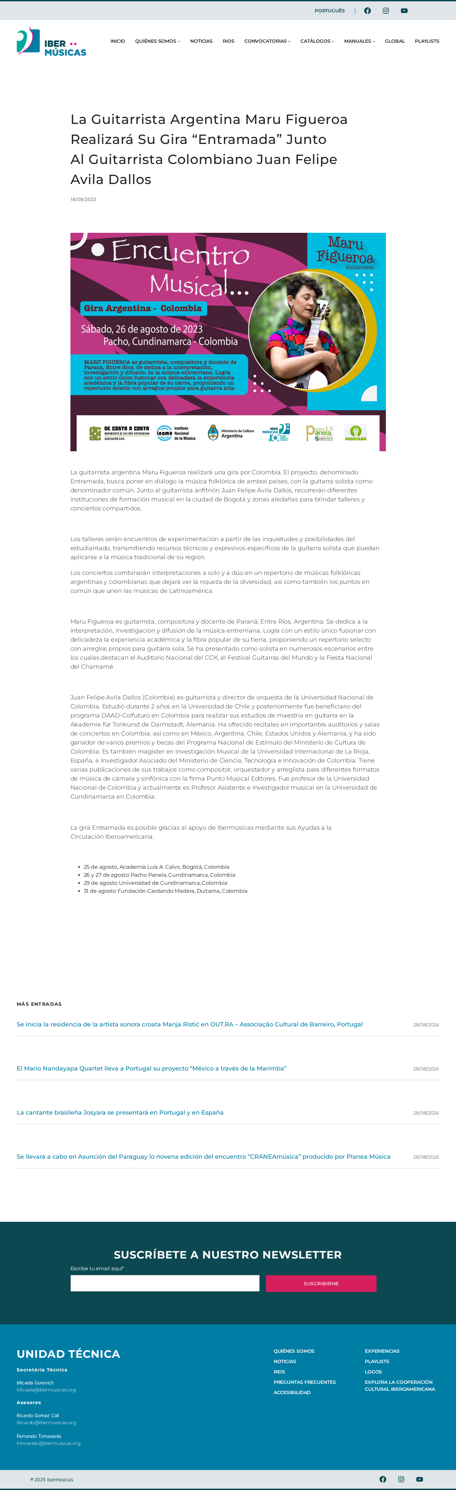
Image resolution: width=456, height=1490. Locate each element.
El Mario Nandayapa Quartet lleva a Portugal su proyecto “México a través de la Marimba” (151, 1068)
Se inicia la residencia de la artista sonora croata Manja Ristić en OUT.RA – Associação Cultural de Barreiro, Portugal (190, 1024)
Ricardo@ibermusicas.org (46, 1423)
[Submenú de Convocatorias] (289, 41)
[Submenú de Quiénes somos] (179, 41)
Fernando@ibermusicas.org (49, 1443)
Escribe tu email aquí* (97, 1268)
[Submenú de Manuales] (373, 41)
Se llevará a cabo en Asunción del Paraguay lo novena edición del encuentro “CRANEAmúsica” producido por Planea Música (204, 1156)
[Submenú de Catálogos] (332, 41)
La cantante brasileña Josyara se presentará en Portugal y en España (120, 1112)
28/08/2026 (426, 1025)
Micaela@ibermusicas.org (46, 1390)
